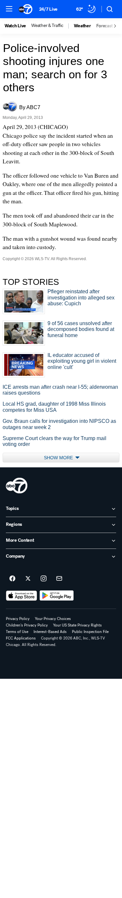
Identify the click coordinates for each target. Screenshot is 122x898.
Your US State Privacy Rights (77, 625)
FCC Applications (21, 638)
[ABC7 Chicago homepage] (26, 9)
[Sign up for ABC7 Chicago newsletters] (59, 578)
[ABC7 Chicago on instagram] (43, 578)
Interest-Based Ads (50, 632)
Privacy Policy (18, 619)
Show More (59, 457)
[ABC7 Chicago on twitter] (27, 578)
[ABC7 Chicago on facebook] (12, 578)
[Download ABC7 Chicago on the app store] (21, 595)
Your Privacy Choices (53, 619)
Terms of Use (17, 632)
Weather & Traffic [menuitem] (47, 25)
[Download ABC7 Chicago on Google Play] (57, 595)
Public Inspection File (90, 632)
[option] (18, 26)
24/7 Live (48, 9)
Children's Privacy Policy (27, 625)
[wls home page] (16, 485)
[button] (9, 8)
